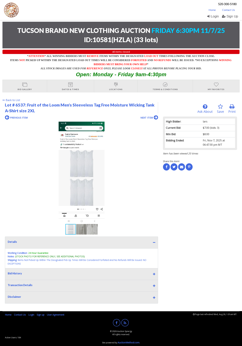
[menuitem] (212, 10)
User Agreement (55, 314)
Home (212, 9)
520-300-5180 (227, 4)
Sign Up (232, 16)
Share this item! (171, 161)
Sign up (40, 314)
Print (232, 111)
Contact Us (228, 9)
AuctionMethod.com (128, 342)
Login (215, 16)
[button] (155, 124)
